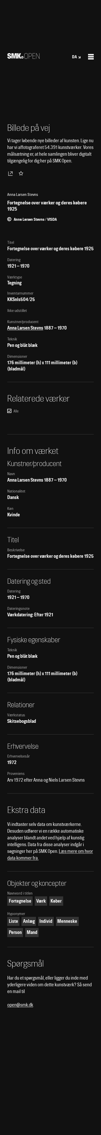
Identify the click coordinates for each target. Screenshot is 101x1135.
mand (32, 932)
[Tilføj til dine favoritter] (22, 173)
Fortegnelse (20, 901)
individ (45, 921)
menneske (67, 921)
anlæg (29, 921)
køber (56, 901)
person (15, 932)
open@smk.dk (20, 1005)
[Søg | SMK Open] (23, 57)
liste (13, 921)
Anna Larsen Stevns (25, 328)
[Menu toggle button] (90, 56)
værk (41, 901)
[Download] (11, 173)
